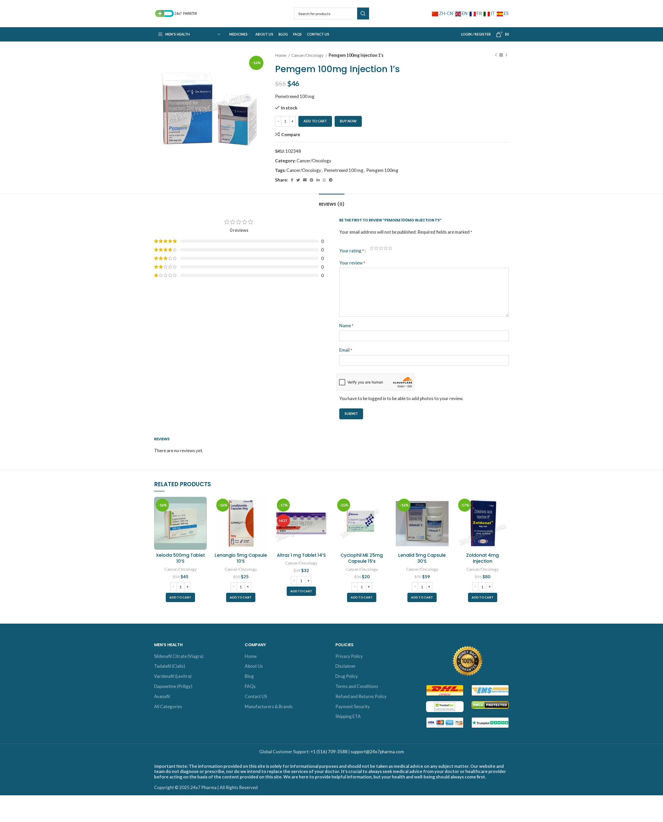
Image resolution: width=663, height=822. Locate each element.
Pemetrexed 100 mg (343, 170)
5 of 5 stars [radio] (390, 248)
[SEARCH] (363, 13)
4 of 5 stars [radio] (385, 248)
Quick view (202, 517)
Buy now (348, 121)
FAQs (250, 686)
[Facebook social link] (292, 180)
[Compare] (202, 505)
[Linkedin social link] (318, 180)
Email (345, 350)
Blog (249, 676)
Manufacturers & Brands (269, 706)
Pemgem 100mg (382, 170)
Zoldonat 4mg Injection (482, 558)
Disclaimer (345, 666)
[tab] (331, 202)
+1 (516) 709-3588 (329, 751)
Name (346, 325)
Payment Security (352, 706)
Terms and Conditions (356, 686)
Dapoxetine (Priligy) (173, 686)
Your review (352, 263)
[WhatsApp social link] (324, 180)
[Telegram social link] (330, 180)
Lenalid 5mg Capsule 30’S (422, 558)
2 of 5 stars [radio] (376, 248)
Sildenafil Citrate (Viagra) (179, 656)
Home (281, 55)
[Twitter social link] (298, 180)
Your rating (351, 250)
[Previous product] (496, 55)
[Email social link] (304, 180)
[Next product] (506, 55)
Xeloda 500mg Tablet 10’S (180, 558)
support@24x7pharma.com (377, 751)
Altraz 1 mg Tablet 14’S (301, 555)
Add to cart (315, 121)
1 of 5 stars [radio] (371, 248)
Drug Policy (346, 676)
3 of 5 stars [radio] (381, 248)
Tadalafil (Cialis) (169, 666)
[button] (180, 597)
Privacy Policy (349, 656)
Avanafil (162, 696)
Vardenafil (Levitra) (173, 676)
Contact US (256, 696)
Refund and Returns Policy (361, 696)
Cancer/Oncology (307, 55)
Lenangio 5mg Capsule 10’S (241, 558)
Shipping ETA (348, 716)
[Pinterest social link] (311, 180)
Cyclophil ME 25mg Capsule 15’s (362, 558)
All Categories (168, 706)
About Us (254, 666)
